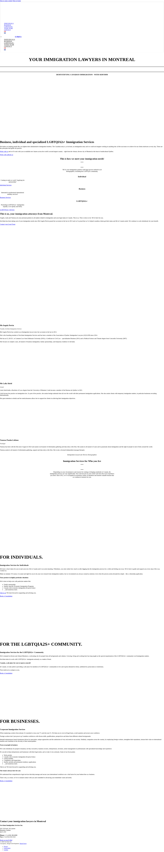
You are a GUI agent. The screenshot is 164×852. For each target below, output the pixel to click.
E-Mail (10, 840)
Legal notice (7, 848)
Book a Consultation (6, 596)
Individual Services (5, 185)
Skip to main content (6, 1)
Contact (7, 30)
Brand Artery (23, 843)
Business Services (5, 197)
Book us (10, 155)
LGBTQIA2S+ (8, 26)
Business (7, 25)
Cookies (6, 850)
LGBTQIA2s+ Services (7, 210)
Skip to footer (17, 1)
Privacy (6, 846)
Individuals (9, 23)
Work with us (4, 151)
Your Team (8, 28)
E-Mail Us (18, 36)
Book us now (4, 840)
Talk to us (3, 593)
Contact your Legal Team (7, 224)
